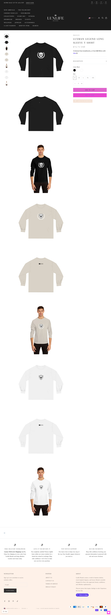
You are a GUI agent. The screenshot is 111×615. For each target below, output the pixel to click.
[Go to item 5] (6, 60)
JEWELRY (18, 22)
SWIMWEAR (8, 19)
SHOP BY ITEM (24, 25)
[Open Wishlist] (108, 612)
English (24, 608)
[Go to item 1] (6, 36)
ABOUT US (49, 578)
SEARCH (35, 25)
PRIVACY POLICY (51, 587)
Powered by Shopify (54, 608)
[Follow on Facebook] (5, 601)
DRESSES (19, 19)
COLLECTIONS (9, 16)
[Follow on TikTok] (17, 601)
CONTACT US (50, 581)
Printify (76, 35)
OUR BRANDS (25, 13)
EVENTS (28, 19)
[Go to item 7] (6, 71)
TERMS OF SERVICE (52, 584)
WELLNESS (8, 22)
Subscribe (10, 590)
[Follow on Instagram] (9, 601)
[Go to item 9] (6, 83)
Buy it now (89, 95)
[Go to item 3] (6, 48)
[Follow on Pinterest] (13, 601)
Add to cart (90, 90)
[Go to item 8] (6, 77)
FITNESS (32, 16)
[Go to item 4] (6, 54)
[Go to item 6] (6, 65)
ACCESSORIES (30, 22)
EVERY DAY (21, 16)
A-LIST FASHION (10, 25)
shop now (30, 2)
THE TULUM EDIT (24, 10)
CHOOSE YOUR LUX (11, 13)
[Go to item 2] (6, 42)
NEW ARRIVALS (9, 10)
